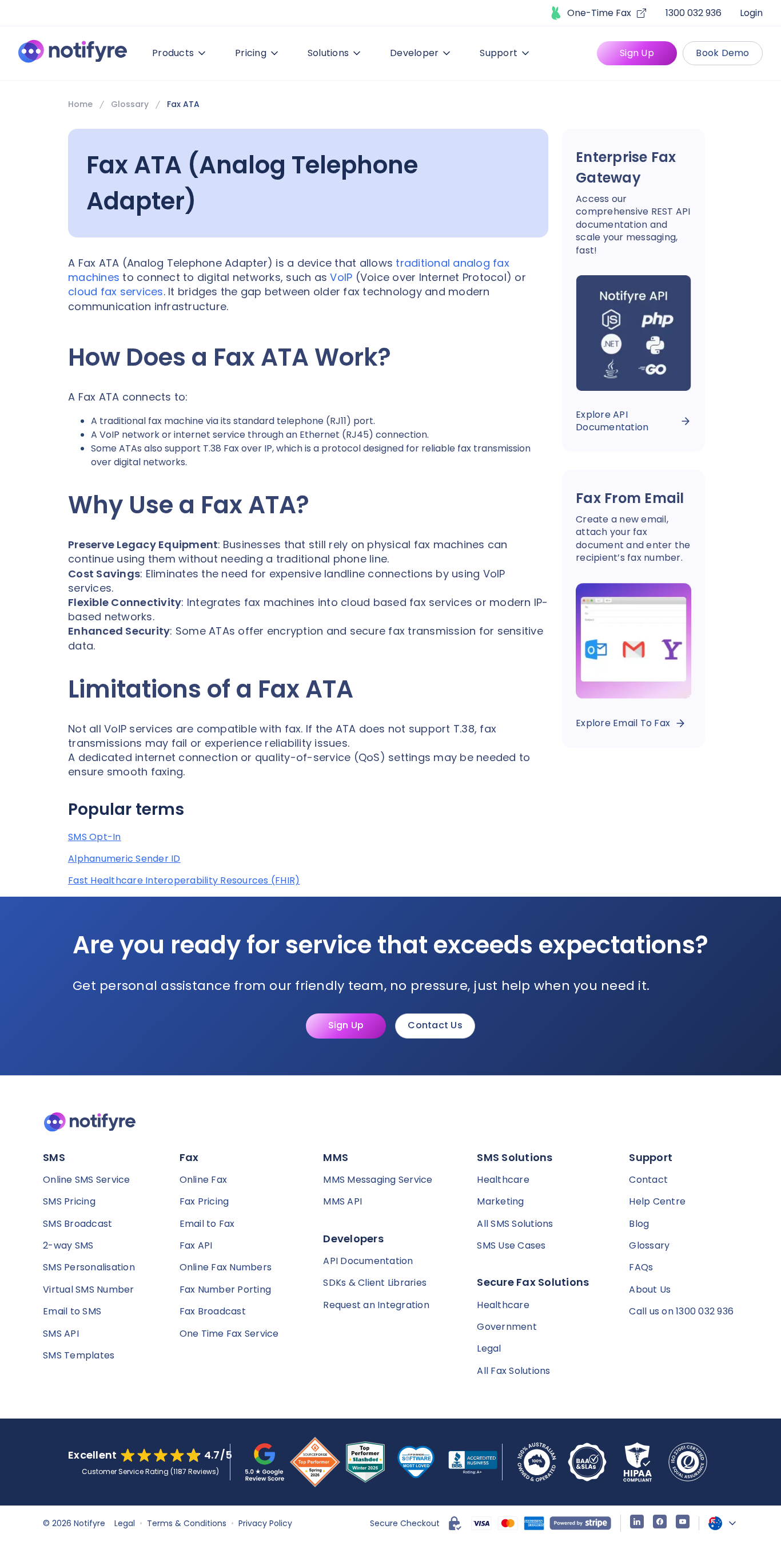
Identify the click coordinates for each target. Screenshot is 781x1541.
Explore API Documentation (612, 421)
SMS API (61, 1333)
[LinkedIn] (637, 1523)
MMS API (342, 1201)
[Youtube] (683, 1523)
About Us (650, 1289)
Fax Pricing (204, 1201)
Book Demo (722, 53)
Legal (489, 1348)
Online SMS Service (86, 1179)
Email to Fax (207, 1223)
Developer (414, 53)
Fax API (196, 1245)
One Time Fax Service (229, 1333)
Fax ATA (183, 104)
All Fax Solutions (513, 1370)
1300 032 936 (694, 12)
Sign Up (637, 53)
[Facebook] (660, 1523)
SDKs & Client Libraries (375, 1282)
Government (507, 1326)
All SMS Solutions (515, 1223)
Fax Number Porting (226, 1289)
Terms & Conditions (186, 1523)
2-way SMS (68, 1245)
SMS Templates (78, 1355)
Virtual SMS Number (88, 1289)
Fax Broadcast (213, 1311)
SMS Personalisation (89, 1267)
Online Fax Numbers (226, 1267)
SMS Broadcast (77, 1223)
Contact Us (435, 1025)
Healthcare (503, 1179)
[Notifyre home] (72, 53)
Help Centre (657, 1201)
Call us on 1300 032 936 (681, 1311)
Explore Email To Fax (623, 723)
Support (498, 53)
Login (751, 12)
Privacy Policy (265, 1523)
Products (173, 53)
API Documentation (368, 1260)
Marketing (500, 1201)
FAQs (641, 1267)
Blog (639, 1223)
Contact (648, 1179)
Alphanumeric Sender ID (124, 859)
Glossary (130, 104)
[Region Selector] (723, 1523)
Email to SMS (72, 1311)
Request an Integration (376, 1305)
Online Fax (204, 1179)
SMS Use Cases (511, 1245)
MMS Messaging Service (377, 1179)
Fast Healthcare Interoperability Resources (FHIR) (184, 880)
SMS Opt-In (94, 837)
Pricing (250, 53)
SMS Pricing (69, 1201)
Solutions (328, 53)
